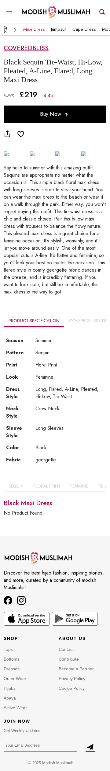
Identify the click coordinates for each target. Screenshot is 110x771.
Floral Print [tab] (47, 486)
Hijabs (10, 688)
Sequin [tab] (16, 486)
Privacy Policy (72, 678)
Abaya (10, 698)
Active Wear (15, 707)
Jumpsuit (58, 29)
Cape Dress (84, 29)
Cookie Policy (72, 688)
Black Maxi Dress (28, 503)
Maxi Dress (34, 29)
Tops (8, 649)
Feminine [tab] (79, 486)
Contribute (69, 659)
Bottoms (12, 659)
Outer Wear (15, 678)
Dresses (12, 668)
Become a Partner (76, 668)
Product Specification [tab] (34, 321)
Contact (66, 649)
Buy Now (51, 114)
